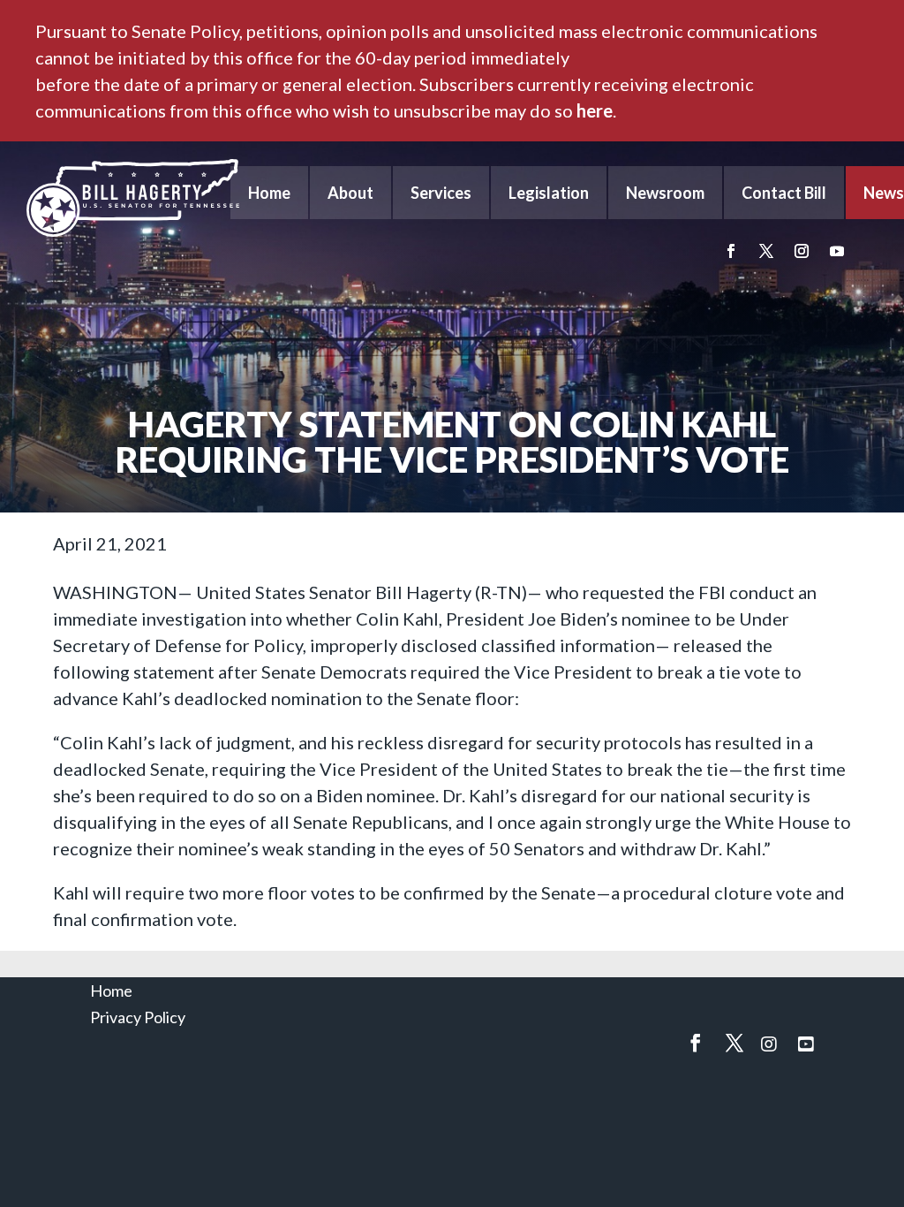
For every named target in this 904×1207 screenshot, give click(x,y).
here (594, 110)
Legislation (548, 192)
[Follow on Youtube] (837, 251)
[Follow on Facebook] (731, 251)
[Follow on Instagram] (801, 251)
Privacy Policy (137, 1017)
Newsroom (665, 192)
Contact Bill (784, 192)
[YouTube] (806, 1043)
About (350, 192)
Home (269, 192)
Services (441, 192)
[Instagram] (769, 1043)
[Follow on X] (766, 251)
